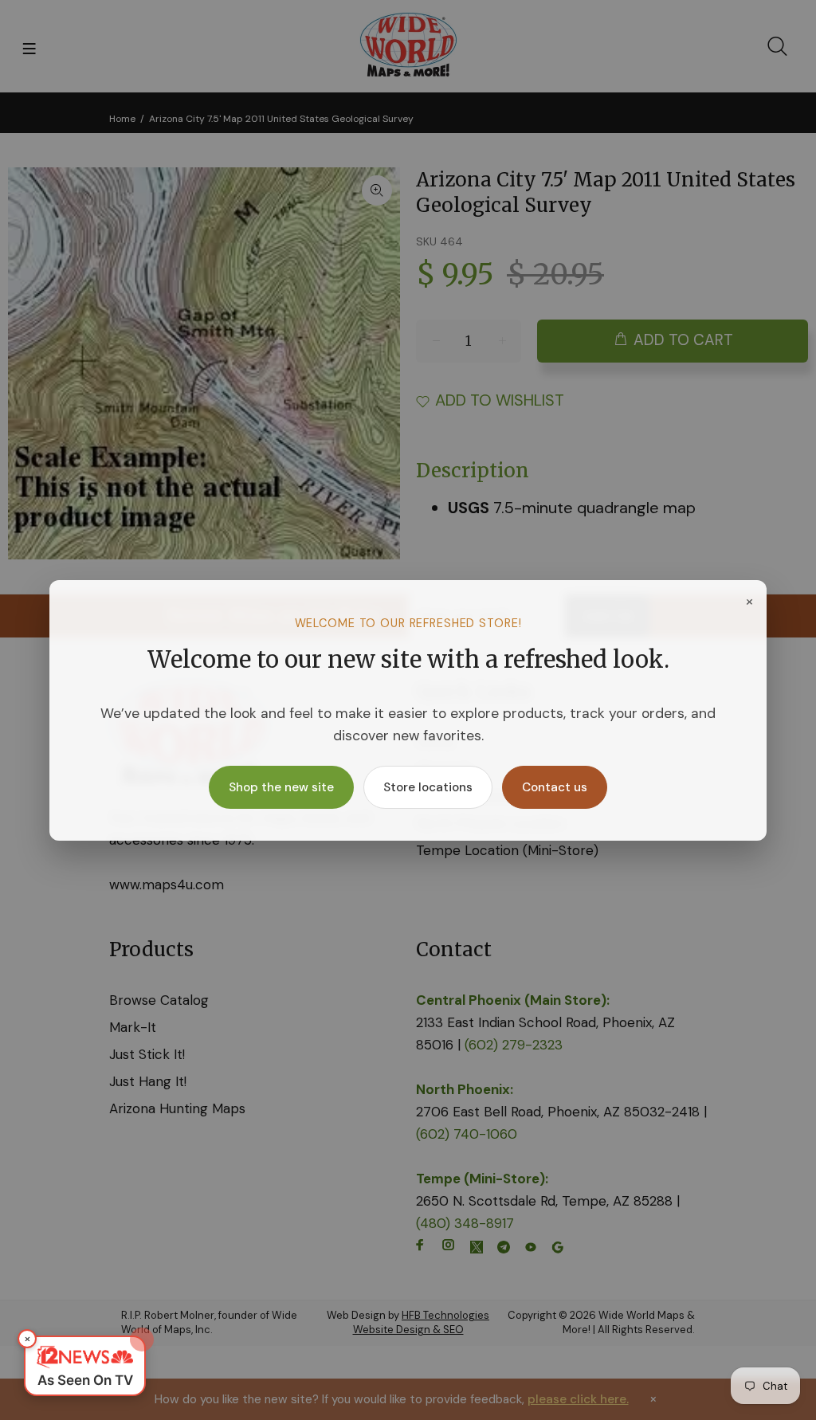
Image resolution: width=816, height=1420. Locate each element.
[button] (85, 1366)
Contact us (554, 787)
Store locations (428, 787)
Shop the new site (281, 787)
